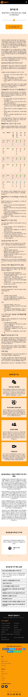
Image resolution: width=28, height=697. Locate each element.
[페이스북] (2, 686)
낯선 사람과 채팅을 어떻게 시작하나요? (12, 570)
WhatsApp (18, 651)
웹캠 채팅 (3, 632)
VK (24, 648)
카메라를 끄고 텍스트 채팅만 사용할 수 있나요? (13, 601)
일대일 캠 (16, 625)
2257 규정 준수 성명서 (6, 663)
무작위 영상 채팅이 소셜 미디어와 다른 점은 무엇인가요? (13, 605)
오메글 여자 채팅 (4, 629)
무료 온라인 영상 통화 (5, 623)
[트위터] (6, 686)
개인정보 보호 (4, 673)
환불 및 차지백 (4, 661)
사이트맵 (3, 677)
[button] (26, 2)
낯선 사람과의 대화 (18, 629)
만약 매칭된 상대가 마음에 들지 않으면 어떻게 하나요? (13, 589)
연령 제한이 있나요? (7, 598)
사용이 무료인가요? (7, 583)
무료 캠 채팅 (16, 623)
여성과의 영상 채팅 (5, 639)
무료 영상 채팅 (17, 634)
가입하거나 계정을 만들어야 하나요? (11, 580)
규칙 (2, 659)
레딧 (19, 648)
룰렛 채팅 (16, 627)
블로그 (2, 671)
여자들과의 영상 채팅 (5, 627)
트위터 (13, 648)
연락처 (2, 680)
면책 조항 (3, 665)
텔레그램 (10, 651)
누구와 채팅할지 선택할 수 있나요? (10, 586)
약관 (2, 675)
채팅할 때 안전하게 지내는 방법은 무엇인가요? (13, 593)
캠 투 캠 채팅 (4, 637)
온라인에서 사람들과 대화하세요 (7, 635)
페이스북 (6, 648)
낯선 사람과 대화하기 (5, 625)
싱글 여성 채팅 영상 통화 (19, 637)
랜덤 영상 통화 (17, 632)
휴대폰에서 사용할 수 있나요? (9, 595)
